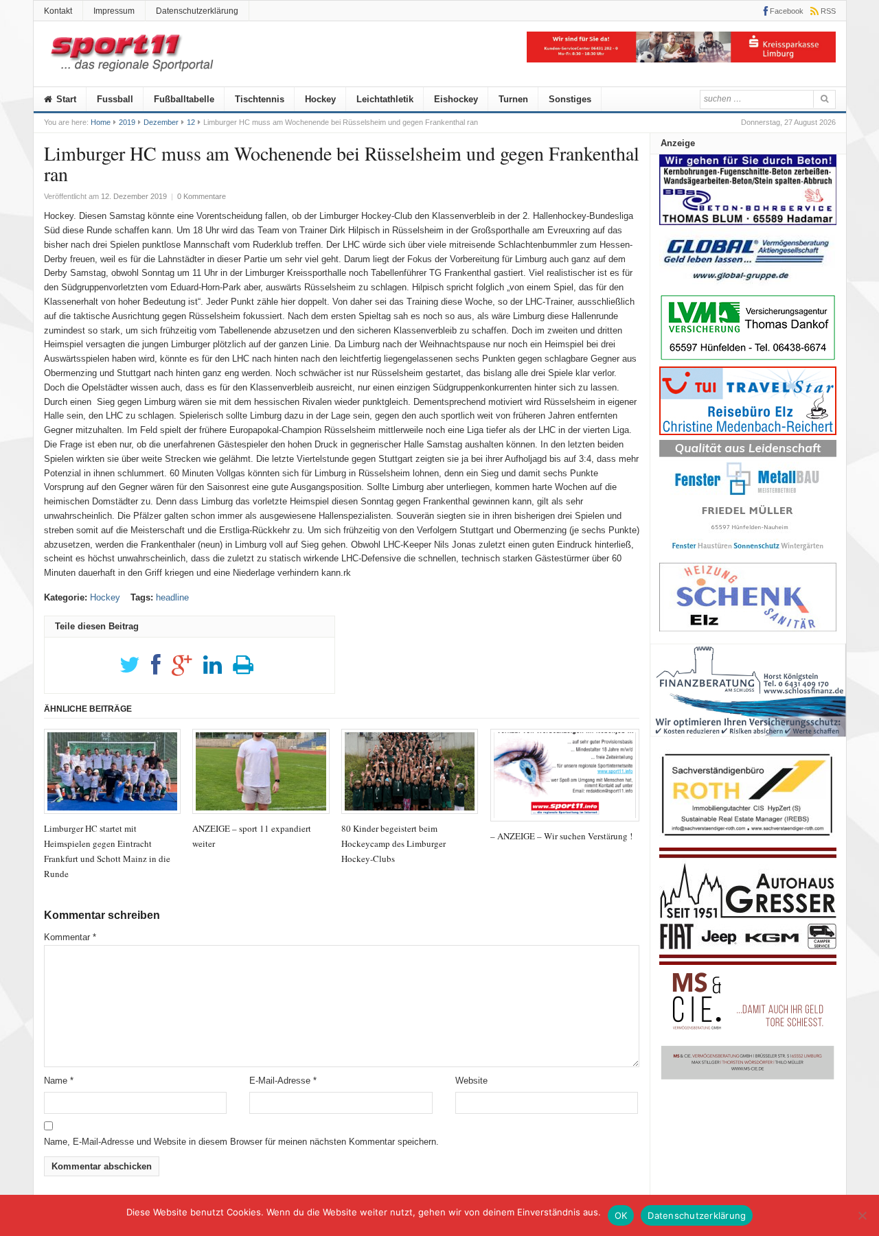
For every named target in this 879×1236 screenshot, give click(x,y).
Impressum (114, 11)
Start (65, 99)
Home (101, 122)
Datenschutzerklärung (197, 11)
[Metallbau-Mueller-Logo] (747, 555)
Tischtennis (259, 99)
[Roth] (747, 840)
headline (172, 597)
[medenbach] (747, 432)
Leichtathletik (384, 99)
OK (621, 1215)
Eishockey (456, 99)
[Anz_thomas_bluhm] (747, 222)
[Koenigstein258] (748, 741)
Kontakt (58, 11)
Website (471, 1080)
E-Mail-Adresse (283, 1080)
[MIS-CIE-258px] (747, 1079)
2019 (127, 122)
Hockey (320, 99)
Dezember (161, 122)
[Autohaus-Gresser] (747, 962)
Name (58, 1080)
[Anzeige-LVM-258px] (747, 358)
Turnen (513, 99)
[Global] (747, 285)
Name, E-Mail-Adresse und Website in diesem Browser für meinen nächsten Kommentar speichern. (241, 1141)
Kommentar (70, 937)
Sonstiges (570, 99)
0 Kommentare (201, 196)
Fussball (115, 99)
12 (191, 122)
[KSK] (681, 59)
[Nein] (862, 1215)
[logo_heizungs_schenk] (747, 628)
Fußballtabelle (184, 99)
